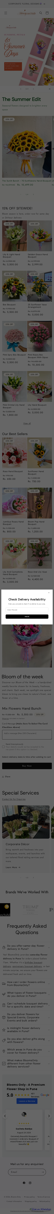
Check (27, 616)
